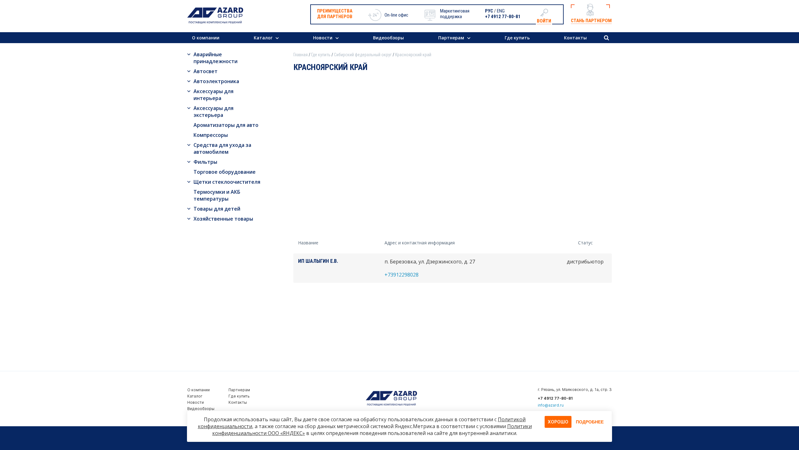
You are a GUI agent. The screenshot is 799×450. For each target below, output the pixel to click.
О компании (205, 38)
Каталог (263, 38)
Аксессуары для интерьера (213, 95)
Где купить (517, 38)
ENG (501, 11)
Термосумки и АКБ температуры (217, 195)
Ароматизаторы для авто (226, 125)
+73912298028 (402, 274)
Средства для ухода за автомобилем (222, 148)
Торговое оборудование (225, 171)
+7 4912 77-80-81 (503, 16)
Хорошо (558, 421)
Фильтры (205, 161)
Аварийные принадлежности (216, 58)
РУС (489, 11)
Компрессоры (211, 135)
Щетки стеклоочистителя (227, 181)
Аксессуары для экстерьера (213, 111)
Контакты (575, 38)
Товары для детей (217, 208)
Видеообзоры (388, 38)
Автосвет (206, 71)
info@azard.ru (551, 405)
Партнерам (451, 38)
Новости (322, 38)
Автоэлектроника (216, 81)
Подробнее (590, 421)
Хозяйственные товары (223, 218)
